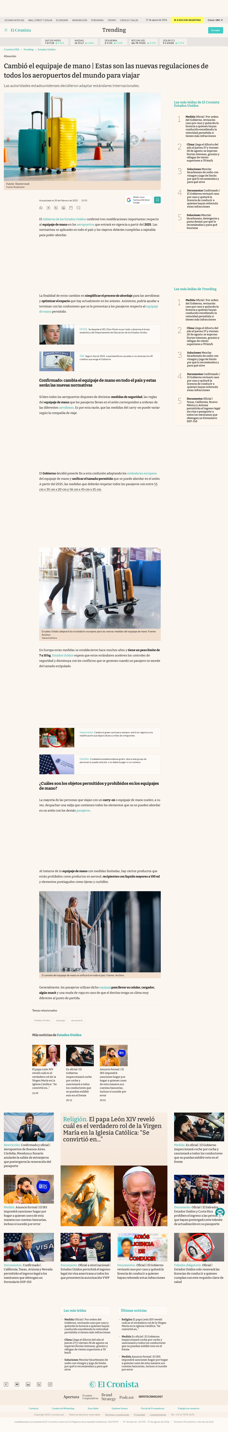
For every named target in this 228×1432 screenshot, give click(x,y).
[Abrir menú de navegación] (6, 30)
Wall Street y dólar (40, 20)
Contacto (33, 1408)
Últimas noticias (14, 20)
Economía (62, 20)
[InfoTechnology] (151, 1397)
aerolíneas (66, 407)
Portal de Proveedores (152, 1408)
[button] (220, 1212)
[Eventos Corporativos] (90, 1397)
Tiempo (112, 20)
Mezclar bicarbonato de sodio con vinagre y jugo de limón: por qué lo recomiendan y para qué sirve (203, 175)
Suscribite (93, 1408)
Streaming (97, 20)
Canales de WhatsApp (63, 1408)
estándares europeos (142, 473)
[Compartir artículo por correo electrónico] (71, 208)
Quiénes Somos (120, 1408)
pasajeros (83, 810)
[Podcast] (127, 1397)
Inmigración (79, 20)
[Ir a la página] (21, 30)
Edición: (214, 20)
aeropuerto (77, 1020)
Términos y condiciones (117, 1414)
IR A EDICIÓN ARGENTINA (187, 20)
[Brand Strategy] (108, 1397)
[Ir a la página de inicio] (114, 1384)
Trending (28, 49)
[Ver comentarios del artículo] (78, 208)
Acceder (215, 30)
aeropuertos (85, 224)
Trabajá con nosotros (188, 1408)
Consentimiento (158, 1414)
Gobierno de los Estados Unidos (64, 219)
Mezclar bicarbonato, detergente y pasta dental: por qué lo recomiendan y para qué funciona (203, 222)
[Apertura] (71, 1397)
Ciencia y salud (129, 20)
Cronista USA (11, 49)
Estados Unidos (47, 49)
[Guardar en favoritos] (157, 200)
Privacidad (139, 1414)
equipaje (105, 987)
